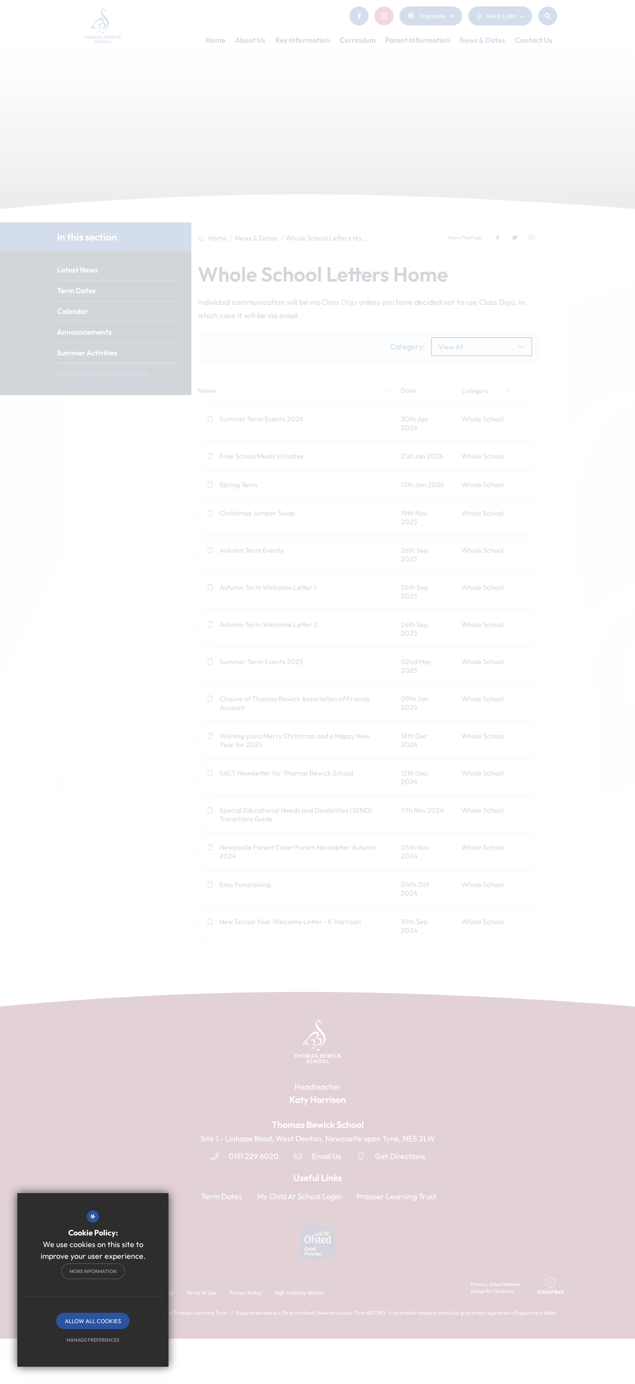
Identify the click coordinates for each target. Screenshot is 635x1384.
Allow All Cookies (93, 1320)
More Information (93, 1271)
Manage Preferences (93, 1340)
